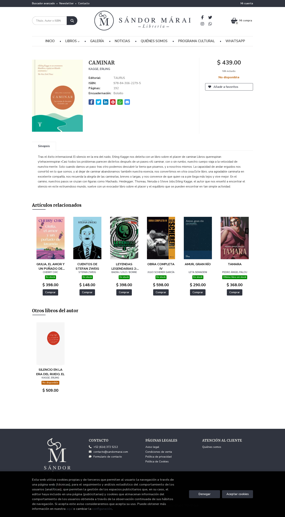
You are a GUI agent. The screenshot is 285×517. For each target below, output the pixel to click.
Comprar (50, 292)
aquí (69, 509)
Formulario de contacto (107, 457)
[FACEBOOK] (202, 17)
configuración (102, 509)
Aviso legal (152, 447)
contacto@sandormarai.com (110, 452)
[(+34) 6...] (210, 24)
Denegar (205, 494)
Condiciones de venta (158, 452)
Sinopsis (44, 146)
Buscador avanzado (43, 3)
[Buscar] (72, 20)
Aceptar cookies (237, 494)
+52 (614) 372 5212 (105, 447)
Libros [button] (71, 41)
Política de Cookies (157, 461)
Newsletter (66, 3)
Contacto (84, 3)
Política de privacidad (158, 457)
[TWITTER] (210, 17)
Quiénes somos (211, 447)
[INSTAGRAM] (202, 24)
